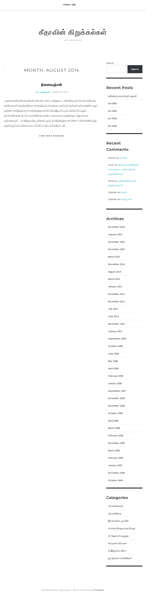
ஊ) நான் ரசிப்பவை (117, 543)
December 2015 (116, 241)
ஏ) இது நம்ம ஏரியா (117, 550)
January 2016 (115, 234)
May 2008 (113, 361)
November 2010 (116, 323)
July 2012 (113, 308)
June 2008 (113, 353)
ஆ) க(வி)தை (114, 513)
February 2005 (115, 457)
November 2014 (116, 264)
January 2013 (115, 286)
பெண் (124, 192)
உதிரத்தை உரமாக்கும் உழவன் (122, 96)
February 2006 (115, 435)
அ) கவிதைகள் (43, 92)
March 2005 (114, 450)
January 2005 (115, 465)
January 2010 (115, 331)
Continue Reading (51, 136)
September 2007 (117, 390)
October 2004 (115, 480)
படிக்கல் (123, 157)
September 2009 (117, 338)
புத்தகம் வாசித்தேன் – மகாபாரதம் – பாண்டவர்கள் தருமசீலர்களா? (124, 169)
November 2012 (116, 301)
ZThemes (99, 590)
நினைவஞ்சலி (51, 84)
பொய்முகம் (126, 199)
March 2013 (114, 279)
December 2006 (116, 398)
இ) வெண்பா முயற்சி (118, 520)
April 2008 (113, 368)
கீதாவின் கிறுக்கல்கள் (73, 31)
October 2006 (115, 413)
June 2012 (113, 316)
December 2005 (116, 443)
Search (110, 63)
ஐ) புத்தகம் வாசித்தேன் (120, 558)
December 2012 (116, 294)
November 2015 (116, 249)
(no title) (112, 103)
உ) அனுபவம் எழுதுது (118, 535)
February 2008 (115, 375)
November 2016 (116, 226)
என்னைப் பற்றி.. (70, 4)
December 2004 (116, 472)
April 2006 (113, 420)
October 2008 (115, 346)
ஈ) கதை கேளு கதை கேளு (121, 528)
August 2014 (114, 271)
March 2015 (114, 256)
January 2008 (115, 383)
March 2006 (114, 428)
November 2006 (116, 405)
